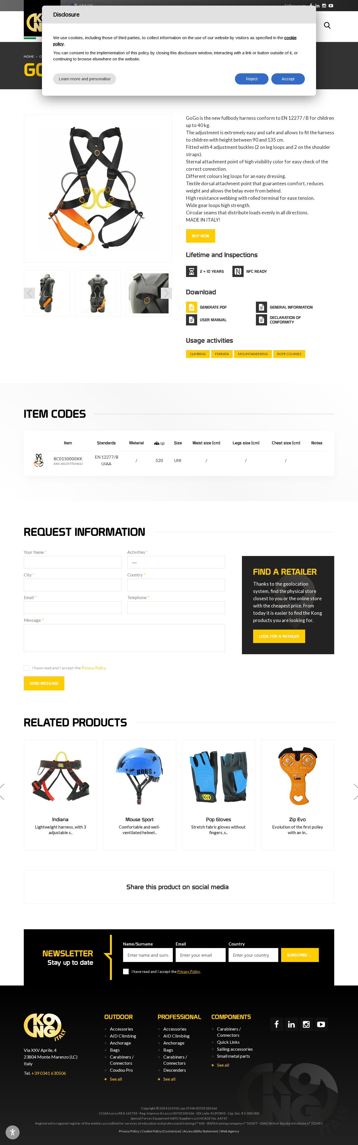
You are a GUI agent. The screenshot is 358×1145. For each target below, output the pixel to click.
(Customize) (171, 1131)
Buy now (200, 236)
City (29, 574)
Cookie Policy (152, 1131)
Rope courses (289, 354)
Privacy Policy (93, 667)
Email (30, 597)
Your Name (35, 552)
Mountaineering (253, 354)
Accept (288, 78)
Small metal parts (233, 1056)
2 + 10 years (212, 271)
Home (29, 56)
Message (34, 620)
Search (327, 25)
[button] (29, 293)
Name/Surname (138, 943)
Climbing (198, 354)
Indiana (60, 819)
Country (136, 574)
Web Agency (229, 1131)
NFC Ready (256, 271)
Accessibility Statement (200, 1131)
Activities (137, 552)
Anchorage (120, 1042)
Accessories (121, 1028)
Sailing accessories (235, 1049)
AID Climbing (123, 1035)
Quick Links (228, 1042)
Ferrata (222, 354)
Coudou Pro (121, 1070)
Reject (252, 78)
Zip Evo (297, 819)
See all (116, 1078)
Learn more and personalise (84, 78)
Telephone (138, 597)
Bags (115, 1049)
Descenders (174, 1070)
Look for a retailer (279, 636)
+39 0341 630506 (48, 1073)
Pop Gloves (218, 819)
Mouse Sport (140, 819)
